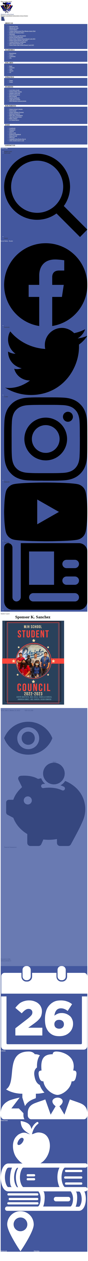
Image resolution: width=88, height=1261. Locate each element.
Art (10, 72)
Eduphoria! (12, 129)
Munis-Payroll (13, 136)
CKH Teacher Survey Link (16, 140)
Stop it (54, 762)
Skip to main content (6, 1)
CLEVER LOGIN (14, 90)
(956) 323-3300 (29, 710)
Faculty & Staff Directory (16, 37)
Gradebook (12, 128)
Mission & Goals (13, 28)
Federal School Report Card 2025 (18, 40)
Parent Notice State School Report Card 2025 (21, 45)
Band (10, 66)
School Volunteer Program (16, 112)
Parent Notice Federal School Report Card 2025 (22, 39)
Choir (10, 69)
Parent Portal (12, 110)
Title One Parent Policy (15, 117)
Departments (12, 53)
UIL (10, 58)
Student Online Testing (15, 91)
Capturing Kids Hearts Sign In (17, 139)
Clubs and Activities (14, 99)
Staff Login (7, 153)
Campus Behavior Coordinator (17, 42)
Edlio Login (12, 133)
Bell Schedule (13, 96)
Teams (11, 80)
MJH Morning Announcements (17, 101)
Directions (12, 34)
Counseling (12, 56)
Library (11, 55)
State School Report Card (16, 43)
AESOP (11, 131)
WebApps (12, 137)
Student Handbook (14, 98)
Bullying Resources (14, 95)
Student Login (8, 151)
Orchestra (12, 67)
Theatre (11, 70)
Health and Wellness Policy (16, 32)
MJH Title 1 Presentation (16, 115)
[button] (9, 23)
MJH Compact (13, 118)
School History (13, 29)
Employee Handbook (15, 134)
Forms (11, 82)
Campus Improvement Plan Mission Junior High (22, 31)
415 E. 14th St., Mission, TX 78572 (10, 710)
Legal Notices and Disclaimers (17, 35)
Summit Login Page (14, 93)
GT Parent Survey (14, 120)
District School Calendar (16, 109)
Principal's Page (13, 26)
